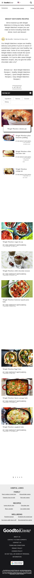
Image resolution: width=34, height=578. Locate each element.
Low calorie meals (25, 508)
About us (17, 537)
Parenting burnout (9, 516)
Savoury (17, 98)
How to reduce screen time (9, 494)
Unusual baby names (25, 494)
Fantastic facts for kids (9, 497)
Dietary (7, 102)
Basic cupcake (9, 508)
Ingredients (8, 98)
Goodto (10, 39)
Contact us (17, 542)
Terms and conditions (17, 545)
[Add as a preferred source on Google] (17, 563)
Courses (26, 98)
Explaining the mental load (25, 516)
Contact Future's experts (17, 539)
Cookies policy (17, 551)
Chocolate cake (25, 505)
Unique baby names (18, 8)
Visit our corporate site (26, 571)
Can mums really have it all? (8, 520)
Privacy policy (17, 548)
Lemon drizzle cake (9, 505)
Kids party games (25, 497)
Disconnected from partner (25, 520)
